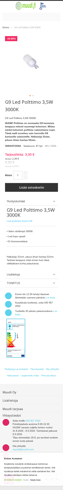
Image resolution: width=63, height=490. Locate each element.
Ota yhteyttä (52, 369)
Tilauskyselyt (37, 369)
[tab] (31, 201)
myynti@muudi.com (23, 449)
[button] (30, 95)
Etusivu (6, 27)
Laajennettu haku (30, 375)
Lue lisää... (51, 297)
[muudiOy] (31, 6)
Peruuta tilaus (48, 375)
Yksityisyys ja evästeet (16, 369)
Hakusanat (12, 375)
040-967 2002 (33, 420)
